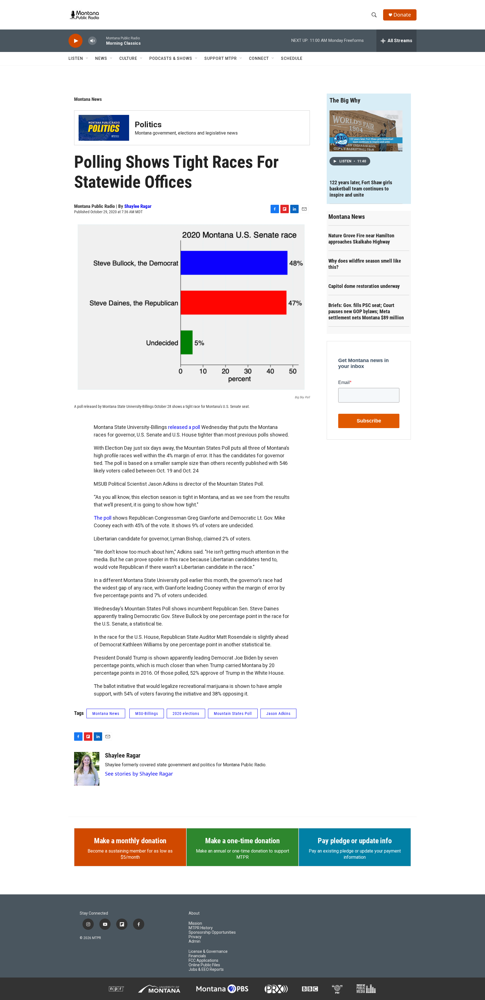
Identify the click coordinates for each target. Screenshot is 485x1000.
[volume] (92, 41)
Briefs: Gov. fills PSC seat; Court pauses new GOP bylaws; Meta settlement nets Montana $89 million (366, 311)
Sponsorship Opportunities (212, 932)
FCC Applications (203, 960)
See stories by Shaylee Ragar (139, 773)
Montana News (88, 99)
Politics (148, 124)
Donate (402, 15)
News (101, 58)
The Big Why (345, 100)
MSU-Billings (146, 713)
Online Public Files (204, 965)
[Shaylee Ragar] (86, 769)
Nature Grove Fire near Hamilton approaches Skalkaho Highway (361, 239)
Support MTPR (220, 58)
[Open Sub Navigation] (87, 58)
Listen (75, 58)
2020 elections (186, 713)
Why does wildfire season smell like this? (364, 264)
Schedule (292, 58)
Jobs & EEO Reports (206, 969)
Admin (194, 941)
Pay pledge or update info (355, 841)
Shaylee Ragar (138, 206)
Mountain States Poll (233, 713)
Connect (259, 58)
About (194, 913)
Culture (128, 58)
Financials (197, 956)
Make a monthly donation (130, 841)
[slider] (101, 41)
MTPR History (201, 928)
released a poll (184, 427)
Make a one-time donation (242, 841)
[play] (75, 41)
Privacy (195, 937)
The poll (102, 518)
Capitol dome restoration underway (364, 286)
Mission (195, 923)
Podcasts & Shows (170, 58)
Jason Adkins (278, 713)
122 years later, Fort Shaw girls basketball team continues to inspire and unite (361, 188)
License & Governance (208, 951)
